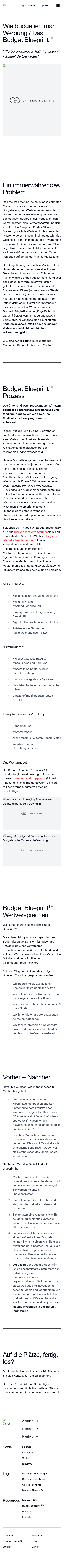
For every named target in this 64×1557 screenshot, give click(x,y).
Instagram (28, 1452)
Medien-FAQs (30, 1500)
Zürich (35, 1546)
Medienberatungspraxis (30, 778)
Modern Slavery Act (33, 1490)
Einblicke (27, 1463)
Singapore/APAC (12, 1541)
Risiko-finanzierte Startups (31, 531)
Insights (26, 1517)
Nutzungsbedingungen (35, 1473)
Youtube (26, 1458)
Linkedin (27, 1446)
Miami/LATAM (39, 1535)
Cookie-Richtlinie (31, 1484)
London (7, 1546)
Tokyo (35, 1541)
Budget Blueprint (33, 1505)
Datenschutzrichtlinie (34, 1479)
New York (8, 1535)
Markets (26, 1511)
